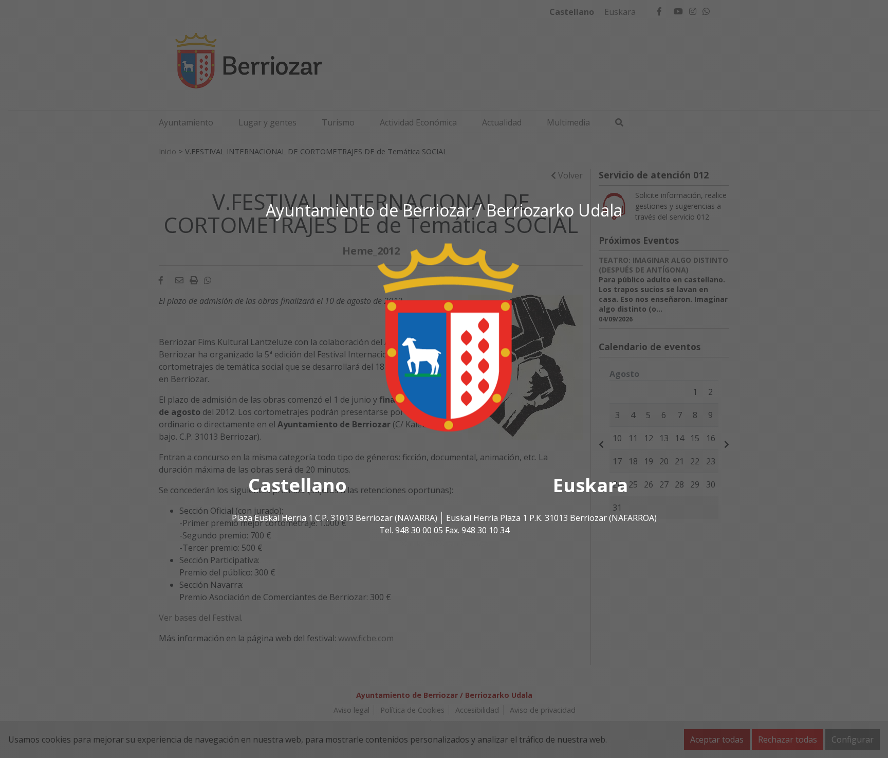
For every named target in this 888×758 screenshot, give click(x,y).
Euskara (590, 485)
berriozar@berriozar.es (444, 543)
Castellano (297, 485)
